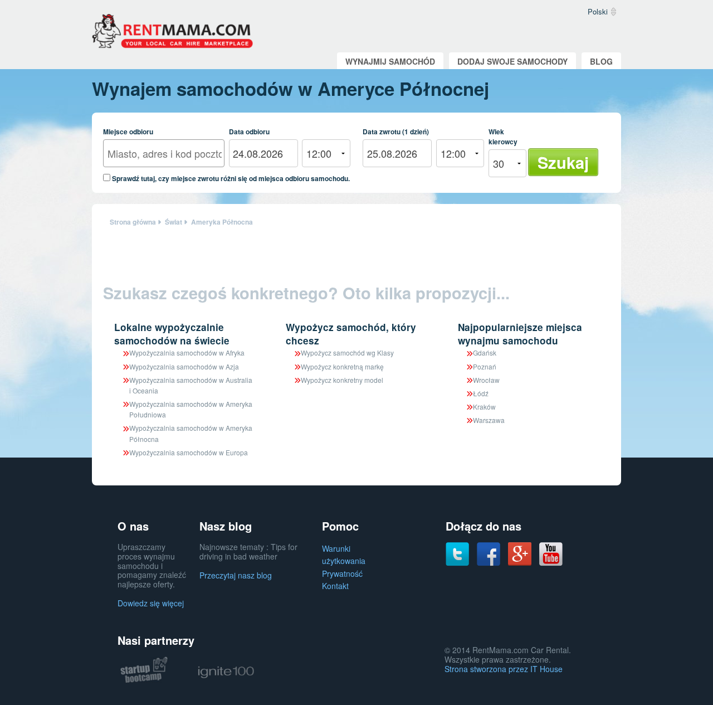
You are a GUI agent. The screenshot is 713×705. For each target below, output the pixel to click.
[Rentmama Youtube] (551, 552)
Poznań (484, 366)
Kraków (484, 406)
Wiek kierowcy (503, 137)
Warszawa (489, 420)
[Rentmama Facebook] (488, 552)
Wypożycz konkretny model (342, 380)
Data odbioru (249, 132)
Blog (601, 61)
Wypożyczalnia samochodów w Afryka (187, 352)
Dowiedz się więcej (151, 603)
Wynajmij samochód (390, 61)
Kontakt (335, 585)
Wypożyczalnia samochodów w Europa (188, 452)
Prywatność (342, 573)
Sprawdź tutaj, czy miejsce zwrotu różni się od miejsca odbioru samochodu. (230, 178)
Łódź (481, 393)
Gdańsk (484, 352)
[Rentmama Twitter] (457, 552)
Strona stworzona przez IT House (504, 668)
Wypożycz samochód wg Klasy (347, 352)
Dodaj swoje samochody (512, 61)
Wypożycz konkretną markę (342, 366)
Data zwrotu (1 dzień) (396, 132)
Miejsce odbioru (128, 132)
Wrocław (486, 380)
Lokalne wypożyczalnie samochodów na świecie (171, 333)
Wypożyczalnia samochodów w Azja (184, 366)
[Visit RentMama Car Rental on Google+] (519, 552)
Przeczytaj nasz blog (235, 575)
